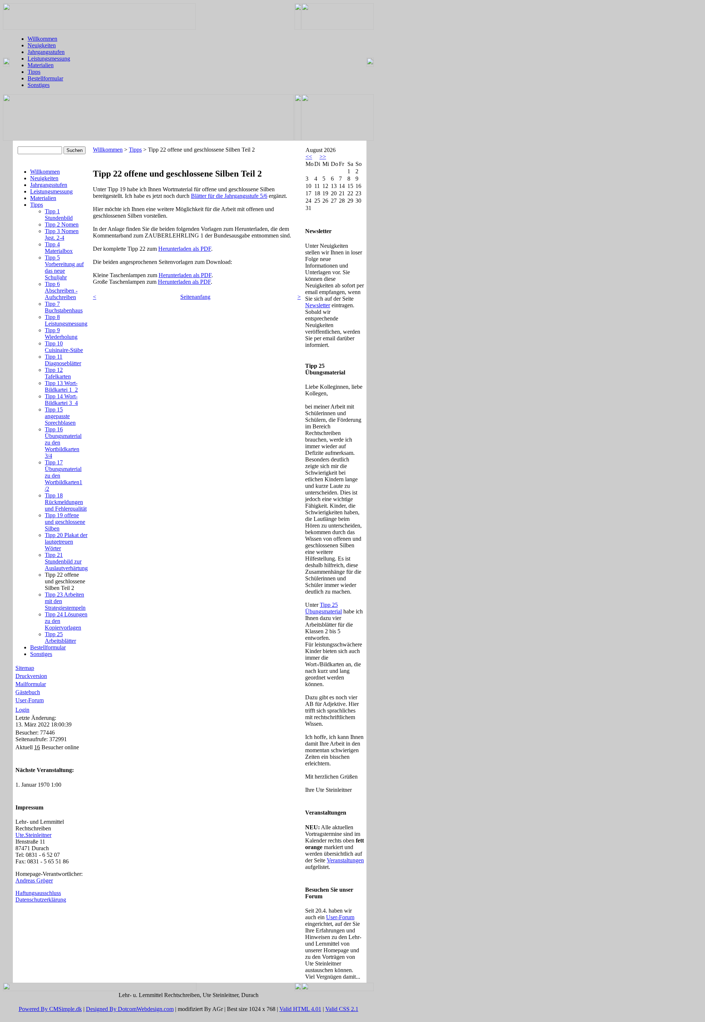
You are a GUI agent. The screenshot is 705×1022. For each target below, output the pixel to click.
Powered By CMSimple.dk (50, 1009)
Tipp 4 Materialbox (59, 247)
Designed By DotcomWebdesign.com (130, 1009)
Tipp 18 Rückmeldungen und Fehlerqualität (66, 502)
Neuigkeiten (42, 45)
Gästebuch (27, 692)
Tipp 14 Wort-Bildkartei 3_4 (61, 399)
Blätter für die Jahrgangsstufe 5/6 (229, 196)
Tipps (34, 72)
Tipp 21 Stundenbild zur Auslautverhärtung (66, 561)
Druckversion (31, 676)
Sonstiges (39, 85)
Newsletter (317, 305)
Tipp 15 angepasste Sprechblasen (60, 416)
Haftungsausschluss (38, 893)
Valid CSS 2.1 (341, 1009)
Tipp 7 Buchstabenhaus (64, 307)
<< (309, 156)
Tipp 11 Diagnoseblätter (63, 360)
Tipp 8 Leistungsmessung (66, 320)
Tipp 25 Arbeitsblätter (60, 637)
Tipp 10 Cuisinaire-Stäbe (64, 346)
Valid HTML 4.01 (300, 1009)
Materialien (41, 65)
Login (22, 710)
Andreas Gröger (34, 880)
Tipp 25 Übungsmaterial (323, 608)
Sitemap (24, 668)
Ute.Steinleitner (33, 835)
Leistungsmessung (49, 58)
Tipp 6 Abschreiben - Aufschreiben (61, 290)
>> (322, 156)
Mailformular (30, 684)
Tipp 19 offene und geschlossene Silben (65, 522)
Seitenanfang (195, 297)
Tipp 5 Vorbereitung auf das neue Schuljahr (64, 267)
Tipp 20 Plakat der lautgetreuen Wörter (66, 541)
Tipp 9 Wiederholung (61, 333)
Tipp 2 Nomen (62, 224)
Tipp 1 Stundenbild (59, 214)
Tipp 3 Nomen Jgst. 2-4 (62, 234)
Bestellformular (45, 78)
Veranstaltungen (345, 860)
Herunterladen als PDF (184, 249)
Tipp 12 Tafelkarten (58, 373)
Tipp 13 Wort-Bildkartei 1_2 (61, 386)
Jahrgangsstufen (46, 52)
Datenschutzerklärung (40, 899)
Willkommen (42, 39)
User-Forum (29, 700)
